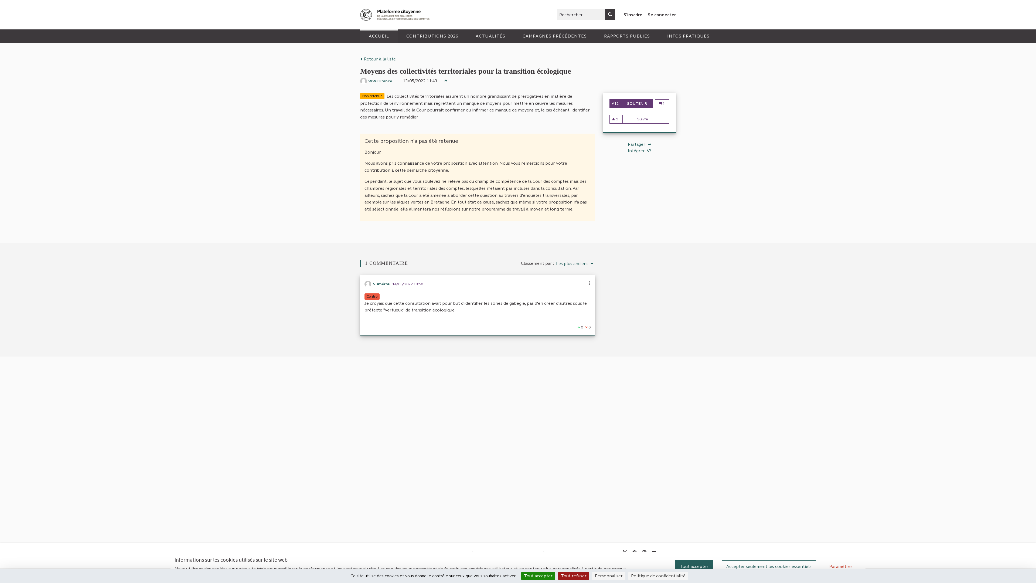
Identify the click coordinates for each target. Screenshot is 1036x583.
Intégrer (637, 150)
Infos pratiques (688, 36)
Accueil (379, 36)
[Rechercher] (610, 14)
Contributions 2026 (432, 36)
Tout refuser (574, 575)
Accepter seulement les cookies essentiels (769, 566)
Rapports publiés (627, 36)
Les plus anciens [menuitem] (572, 264)
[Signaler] (446, 81)
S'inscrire (632, 14)
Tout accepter (694, 566)
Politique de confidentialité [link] (658, 575)
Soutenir (640, 103)
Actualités (490, 36)
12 (616, 103)
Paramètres (841, 566)
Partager (637, 144)
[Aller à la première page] (395, 15)
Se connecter (662, 14)
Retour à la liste (379, 59)
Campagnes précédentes (555, 36)
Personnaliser (609, 575)
